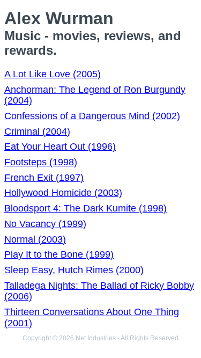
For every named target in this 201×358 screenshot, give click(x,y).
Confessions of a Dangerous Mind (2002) (92, 116)
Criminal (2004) (37, 131)
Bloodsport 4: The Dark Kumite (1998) (85, 208)
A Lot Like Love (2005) (52, 74)
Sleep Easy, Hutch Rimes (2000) (74, 270)
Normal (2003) (35, 239)
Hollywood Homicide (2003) (63, 192)
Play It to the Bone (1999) (59, 254)
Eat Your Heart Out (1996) (60, 146)
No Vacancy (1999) (45, 223)
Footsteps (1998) (40, 162)
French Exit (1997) (44, 177)
